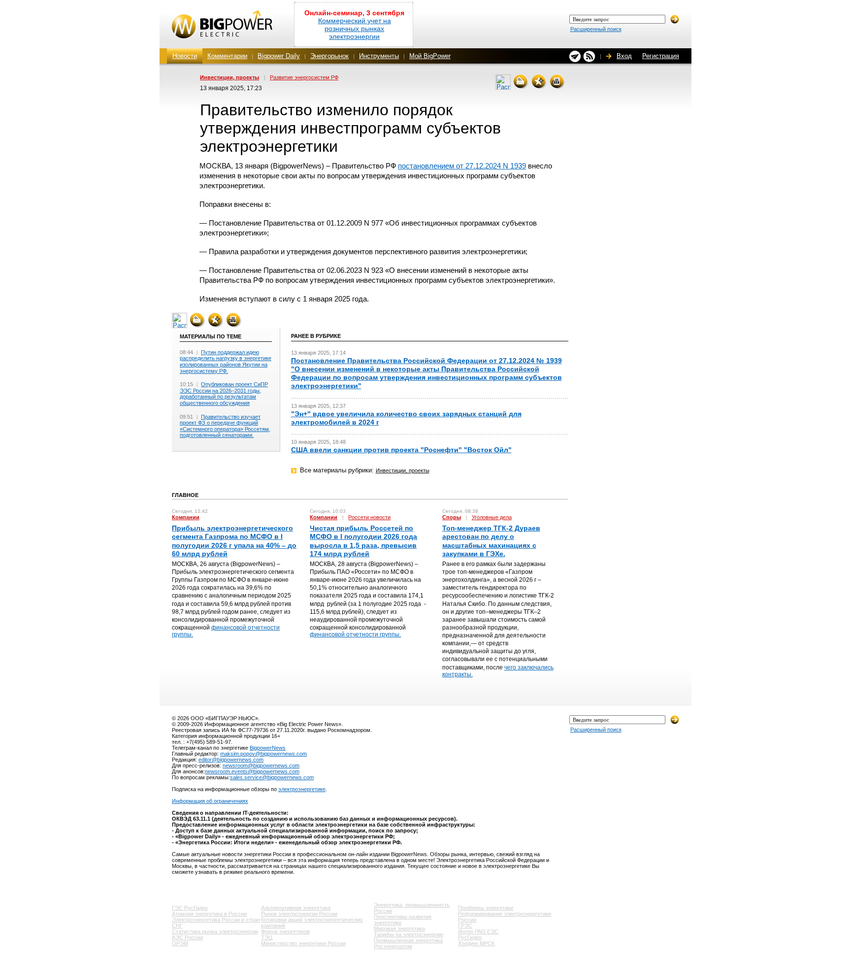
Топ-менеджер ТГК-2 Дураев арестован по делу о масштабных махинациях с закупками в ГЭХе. (491, 541)
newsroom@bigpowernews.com (261, 765)
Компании (185, 517)
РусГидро (470, 937)
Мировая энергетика (399, 928)
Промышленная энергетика (408, 940)
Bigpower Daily (279, 56)
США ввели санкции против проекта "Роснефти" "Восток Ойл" (401, 450)
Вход (624, 56)
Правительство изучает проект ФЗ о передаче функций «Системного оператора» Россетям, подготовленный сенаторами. (225, 426)
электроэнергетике (302, 789)
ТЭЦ (266, 937)
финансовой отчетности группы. (355, 634)
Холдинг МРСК (476, 943)
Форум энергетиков (285, 931)
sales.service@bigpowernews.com (272, 777)
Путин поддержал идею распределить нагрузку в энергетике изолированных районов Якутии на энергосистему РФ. (225, 361)
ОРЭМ (180, 943)
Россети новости (369, 517)
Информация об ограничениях (210, 801)
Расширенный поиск (596, 29)
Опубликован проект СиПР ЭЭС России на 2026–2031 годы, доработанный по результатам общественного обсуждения (224, 393)
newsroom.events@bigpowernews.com (252, 771)
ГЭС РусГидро (190, 908)
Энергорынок (329, 56)
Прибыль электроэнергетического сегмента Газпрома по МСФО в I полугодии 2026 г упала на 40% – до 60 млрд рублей (234, 541)
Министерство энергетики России (303, 943)
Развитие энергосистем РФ (304, 77)
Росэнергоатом (393, 946)
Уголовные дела (492, 517)
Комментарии (227, 56)
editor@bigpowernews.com (230, 760)
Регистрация (660, 56)
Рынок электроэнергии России (299, 914)
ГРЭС (465, 926)
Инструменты (379, 56)
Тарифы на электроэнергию (408, 934)
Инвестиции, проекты (229, 77)
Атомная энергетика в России (209, 914)
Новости (184, 56)
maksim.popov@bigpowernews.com (263, 754)
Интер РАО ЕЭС (478, 931)
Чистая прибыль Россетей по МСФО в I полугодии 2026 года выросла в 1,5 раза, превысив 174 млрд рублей (363, 541)
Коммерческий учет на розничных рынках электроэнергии (354, 28)
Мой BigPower (430, 56)
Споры (451, 517)
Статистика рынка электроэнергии (215, 931)
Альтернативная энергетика (295, 908)
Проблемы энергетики (485, 908)
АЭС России (187, 937)
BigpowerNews (268, 748)
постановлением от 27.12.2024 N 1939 (462, 166)
